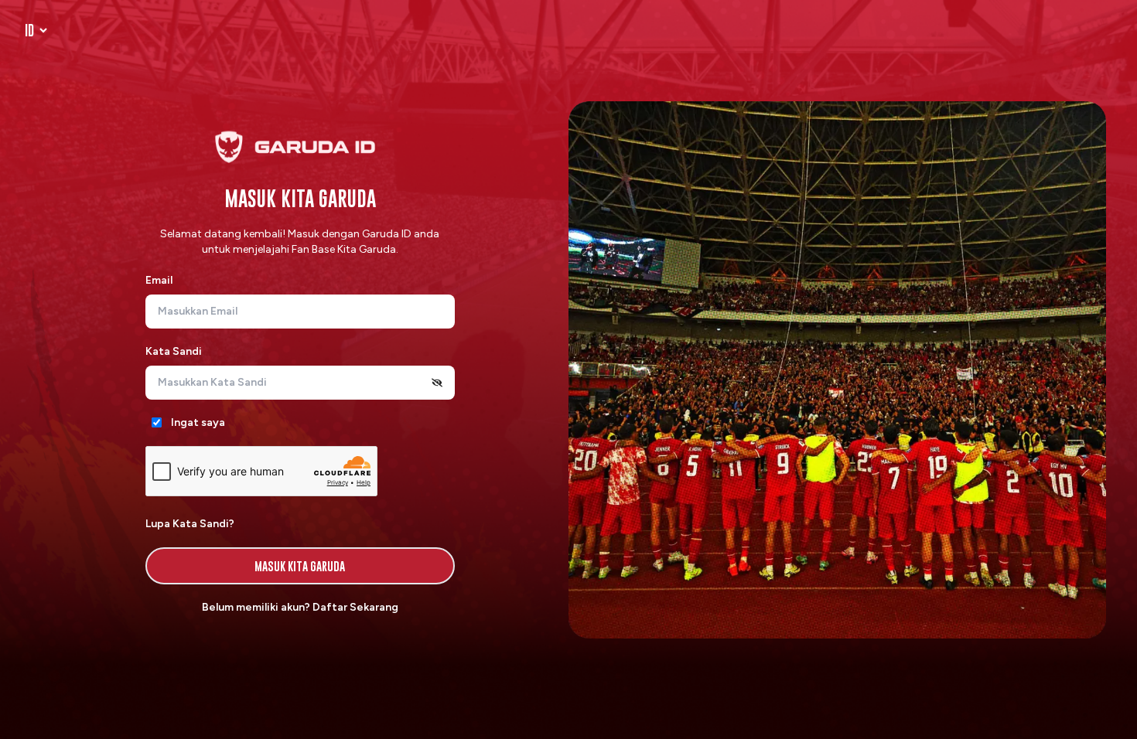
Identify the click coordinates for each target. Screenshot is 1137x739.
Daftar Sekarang (355, 607)
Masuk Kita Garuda (299, 566)
